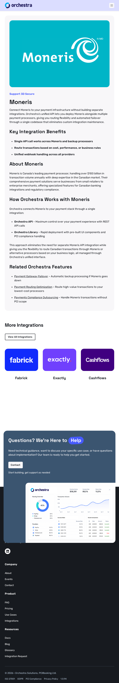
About (8, 573)
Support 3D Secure (21, 93)
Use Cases (11, 614)
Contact (15, 464)
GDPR (20, 679)
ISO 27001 (10, 679)
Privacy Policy (51, 679)
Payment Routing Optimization (33, 286)
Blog (7, 644)
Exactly (59, 378)
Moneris (20, 102)
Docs (8, 637)
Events (9, 579)
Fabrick (21, 378)
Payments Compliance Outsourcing (36, 297)
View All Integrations (20, 336)
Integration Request (16, 656)
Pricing (9, 608)
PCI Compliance (34, 679)
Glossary (10, 650)
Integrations (11, 620)
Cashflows (97, 378)
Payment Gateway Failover (31, 276)
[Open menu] (111, 5)
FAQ (7, 602)
